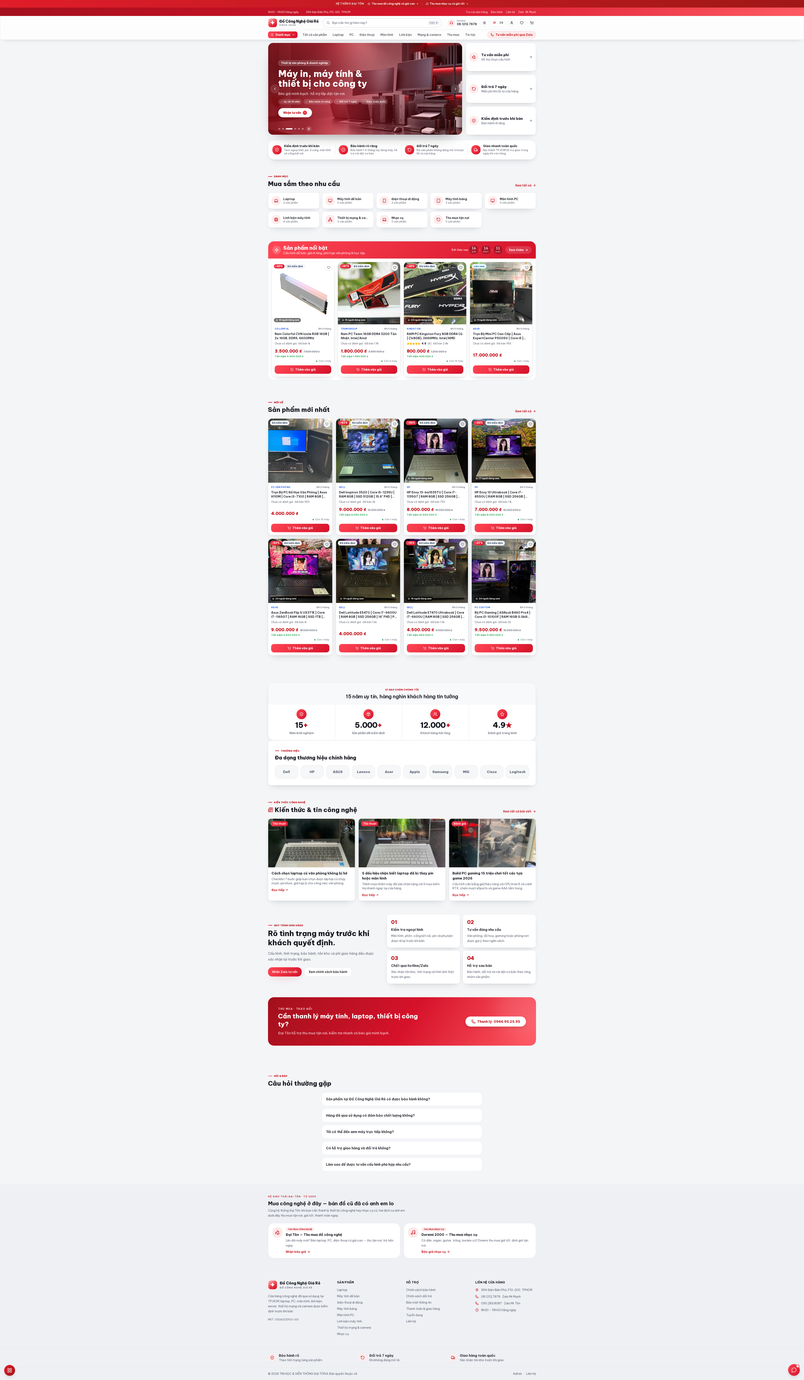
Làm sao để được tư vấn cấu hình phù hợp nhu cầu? (368, 1164)
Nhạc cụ (343, 1334)
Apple (415, 772)
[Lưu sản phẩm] (328, 267)
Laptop (338, 35)
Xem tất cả (523, 185)
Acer (389, 772)
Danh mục (283, 35)
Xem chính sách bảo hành (328, 972)
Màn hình (386, 35)
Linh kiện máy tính (349, 1321)
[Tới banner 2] (283, 128)
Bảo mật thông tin (419, 1302)
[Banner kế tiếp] (455, 89)
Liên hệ (510, 12)
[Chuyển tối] (484, 23)
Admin (517, 1374)
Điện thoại (367, 35)
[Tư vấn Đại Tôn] (794, 1370)
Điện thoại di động (350, 1302)
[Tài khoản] (512, 23)
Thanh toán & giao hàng (423, 1309)
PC (351, 35)
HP (312, 772)
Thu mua (453, 35)
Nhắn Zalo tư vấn (285, 972)
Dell (286, 772)
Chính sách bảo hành (421, 1290)
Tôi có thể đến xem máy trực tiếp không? (360, 1132)
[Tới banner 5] (299, 128)
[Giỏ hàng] (532, 23)
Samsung (440, 772)
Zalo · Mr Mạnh (527, 12)
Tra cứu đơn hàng (477, 12)
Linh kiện (405, 35)
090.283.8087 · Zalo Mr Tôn (500, 1303)
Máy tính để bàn (348, 1296)
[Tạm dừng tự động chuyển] (308, 128)
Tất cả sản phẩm (315, 35)
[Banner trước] (275, 89)
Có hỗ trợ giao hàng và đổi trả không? (358, 1148)
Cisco (492, 772)
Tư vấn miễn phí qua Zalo (514, 35)
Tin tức (470, 35)
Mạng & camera (429, 35)
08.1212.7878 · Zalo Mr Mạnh (501, 1297)
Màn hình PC (345, 1315)
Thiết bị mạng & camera (354, 1328)
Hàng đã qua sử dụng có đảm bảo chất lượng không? (370, 1115)
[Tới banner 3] (287, 128)
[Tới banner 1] (279, 128)
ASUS (338, 772)
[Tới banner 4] (293, 128)
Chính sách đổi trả (419, 1296)
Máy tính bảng (347, 1309)
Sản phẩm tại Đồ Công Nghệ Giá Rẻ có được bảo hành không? (378, 1099)
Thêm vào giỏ (305, 369)
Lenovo (363, 772)
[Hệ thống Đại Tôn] (9, 1370)
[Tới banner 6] (303, 128)
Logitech (518, 772)
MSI (466, 772)
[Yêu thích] (522, 23)
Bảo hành (497, 12)
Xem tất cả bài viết (517, 811)
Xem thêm (516, 250)
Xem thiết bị (292, 115)
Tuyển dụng (414, 1315)
